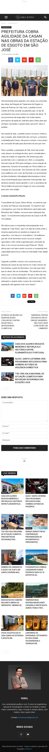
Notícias (4, 350)
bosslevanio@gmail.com (28, 717)
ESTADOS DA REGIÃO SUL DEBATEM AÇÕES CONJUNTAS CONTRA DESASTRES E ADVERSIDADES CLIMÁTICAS (12, 321)
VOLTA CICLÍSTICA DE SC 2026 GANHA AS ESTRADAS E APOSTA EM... (12, 635)
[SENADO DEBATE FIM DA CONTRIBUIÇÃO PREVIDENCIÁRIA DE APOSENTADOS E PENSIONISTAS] (37, 521)
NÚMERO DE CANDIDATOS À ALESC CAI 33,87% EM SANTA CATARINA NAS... (11, 569)
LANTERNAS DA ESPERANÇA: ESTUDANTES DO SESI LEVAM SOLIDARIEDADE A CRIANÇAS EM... (36, 638)
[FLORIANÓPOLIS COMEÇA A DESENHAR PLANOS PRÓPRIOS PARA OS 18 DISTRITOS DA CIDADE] (37, 557)
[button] (45, 17)
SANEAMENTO (6, 27)
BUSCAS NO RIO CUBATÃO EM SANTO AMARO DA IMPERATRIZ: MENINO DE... (12, 602)
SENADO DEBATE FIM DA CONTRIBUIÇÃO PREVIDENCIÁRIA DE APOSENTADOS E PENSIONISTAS (35, 537)
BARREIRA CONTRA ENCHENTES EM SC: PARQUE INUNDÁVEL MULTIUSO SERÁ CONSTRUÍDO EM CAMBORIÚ (39, 321)
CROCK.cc (28, 749)
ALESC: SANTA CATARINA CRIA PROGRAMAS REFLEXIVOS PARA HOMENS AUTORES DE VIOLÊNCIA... (36, 501)
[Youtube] (27, 734)
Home (3, 23)
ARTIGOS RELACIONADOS (13, 337)
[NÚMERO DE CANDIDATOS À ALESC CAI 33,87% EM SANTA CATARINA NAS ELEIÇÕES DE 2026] (12, 557)
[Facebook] (21, 734)
